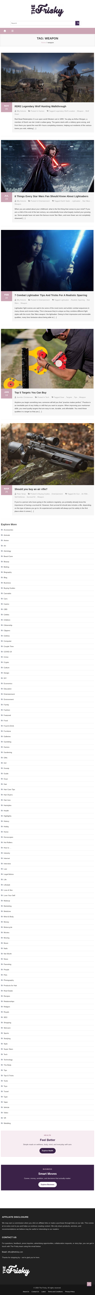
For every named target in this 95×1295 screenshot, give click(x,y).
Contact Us (35, 1292)
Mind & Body (9, 917)
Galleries (7, 736)
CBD (5, 609)
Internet (7, 858)
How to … (7, 848)
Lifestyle (7, 885)
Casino (6, 604)
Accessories (8, 530)
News (6, 959)
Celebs (6, 615)
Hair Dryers (8, 795)
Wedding (7, 1123)
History (6, 821)
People (6, 970)
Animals (7, 535)
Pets (5, 975)
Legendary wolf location (65, 111)
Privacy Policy (70, 1292)
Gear (62, 397)
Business (7, 583)
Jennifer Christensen (25, 397)
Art (5, 546)
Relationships (9, 1001)
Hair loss (7, 800)
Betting (6, 567)
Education (8, 689)
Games (41, 111)
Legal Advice (9, 874)
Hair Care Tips (9, 789)
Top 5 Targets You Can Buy (30, 392)
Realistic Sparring (78, 300)
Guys (6, 779)
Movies (6, 932)
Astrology (7, 551)
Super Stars (8, 1049)
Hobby (6, 827)
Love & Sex (8, 890)
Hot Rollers (8, 842)
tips (75, 397)
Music (6, 943)
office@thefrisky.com (15, 1252)
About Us (26, 1292)
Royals (6, 1012)
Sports (6, 1033)
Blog (5, 577)
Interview (7, 864)
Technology (8, 1060)
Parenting (7, 964)
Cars (5, 599)
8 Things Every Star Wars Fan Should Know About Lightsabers (51, 196)
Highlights (7, 816)
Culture (6, 668)
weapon (80, 111)
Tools (6, 1081)
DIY (5, 678)
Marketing (8, 906)
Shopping (7, 1023)
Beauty (6, 562)
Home (6, 832)
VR (5, 1118)
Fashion (7, 710)
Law (5, 869)
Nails (6, 948)
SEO (5, 1017)
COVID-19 (8, 652)
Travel (6, 1091)
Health (6, 811)
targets (69, 397)
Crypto (6, 662)
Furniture (7, 731)
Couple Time (9, 646)
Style (6, 1044)
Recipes (7, 996)
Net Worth (8, 954)
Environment (9, 699)
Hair (5, 784)
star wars (86, 201)
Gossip (6, 768)
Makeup (7, 901)
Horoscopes (8, 837)
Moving (6, 938)
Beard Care (8, 556)
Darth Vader (65, 201)
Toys (5, 1086)
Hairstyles (7, 805)
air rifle (85, 494)
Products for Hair (10, 985)
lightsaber (76, 201)
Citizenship (8, 625)
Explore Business (47, 1184)
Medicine (7, 911)
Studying (7, 1038)
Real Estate (8, 991)
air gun (77, 494)
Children (7, 620)
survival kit (31, 497)
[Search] (77, 23)
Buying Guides (44, 494)
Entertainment (44, 201)
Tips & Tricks (9, 1076)
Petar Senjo (21, 494)
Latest (43, 1292)
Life (5, 880)
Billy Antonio (21, 111)
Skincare (7, 1028)
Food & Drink (9, 726)
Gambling (7, 742)
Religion (7, 1007)
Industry (7, 853)
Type (6, 1097)
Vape (6, 1102)
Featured (7, 715)
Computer (8, 641)
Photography (9, 980)
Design (6, 673)
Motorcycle (8, 927)
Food (6, 721)
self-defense (20, 497)
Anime (6, 540)
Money (6, 922)
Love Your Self (9, 895)
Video (6, 1113)
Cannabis (7, 593)
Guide (6, 774)
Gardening (8, 752)
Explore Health (47, 1151)
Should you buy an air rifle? (31, 489)
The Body (7, 1065)
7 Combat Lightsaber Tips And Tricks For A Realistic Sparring (51, 295)
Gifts (5, 758)
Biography (8, 572)
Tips (5, 1070)
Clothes (7, 636)
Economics (8, 683)
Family (6, 705)
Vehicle (6, 1107)
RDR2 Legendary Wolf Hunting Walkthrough (40, 106)
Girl (5, 763)
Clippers (7, 630)
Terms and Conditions (55, 1292)
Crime (6, 657)
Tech (47, 397)
